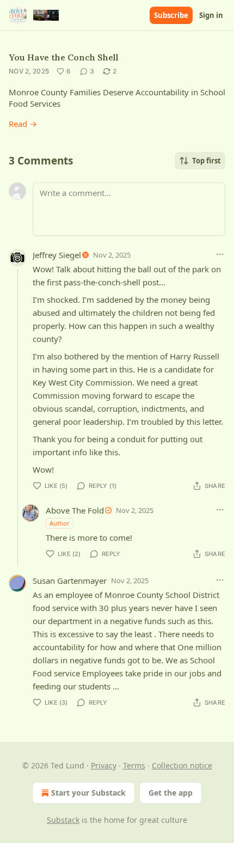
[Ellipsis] (220, 254)
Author (60, 523)
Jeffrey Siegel (57, 254)
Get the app (171, 792)
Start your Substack (88, 792)
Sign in (211, 15)
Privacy (103, 765)
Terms (134, 765)
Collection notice (182, 765)
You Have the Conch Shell (64, 57)
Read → (23, 123)
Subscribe (171, 15)
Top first (206, 161)
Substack (63, 820)
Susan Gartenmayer (70, 580)
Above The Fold (75, 510)
